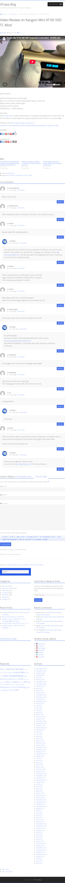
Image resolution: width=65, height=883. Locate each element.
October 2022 (40, 686)
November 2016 (41, 826)
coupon (16, 672)
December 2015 (41, 848)
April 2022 (39, 690)
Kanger (25, 676)
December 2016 (41, 824)
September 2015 (41, 854)
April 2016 (39, 839)
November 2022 (41, 684)
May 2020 (39, 736)
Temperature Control (21, 175)
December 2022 (41, 682)
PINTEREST (41, 650)
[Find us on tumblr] (13, 142)
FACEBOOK (41, 644)
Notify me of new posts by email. (11, 554)
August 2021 (40, 704)
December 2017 (41, 800)
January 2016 (40, 846)
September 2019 (41, 754)
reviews (4, 597)
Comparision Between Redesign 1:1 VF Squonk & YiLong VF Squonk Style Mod (31, 163)
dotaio (1, 676)
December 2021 (41, 695)
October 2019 (40, 752)
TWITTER (40, 655)
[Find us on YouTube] (11, 142)
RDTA (11, 682)
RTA (25, 681)
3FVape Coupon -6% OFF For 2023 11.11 (15, 623)
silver (11, 341)
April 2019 (39, 765)
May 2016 (39, 837)
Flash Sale (5, 590)
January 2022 (40, 693)
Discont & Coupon (8, 588)
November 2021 (41, 697)
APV (7, 175)
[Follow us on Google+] (6, 142)
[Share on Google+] (6, 134)
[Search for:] (15, 571)
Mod (14, 679)
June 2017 (39, 813)
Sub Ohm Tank (20, 684)
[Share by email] (16, 132)
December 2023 (41, 669)
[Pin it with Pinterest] (11, 134)
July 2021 (39, 706)
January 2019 (40, 771)
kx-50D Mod (7, 116)
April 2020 (39, 739)
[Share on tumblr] (13, 134)
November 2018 (41, 776)
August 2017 (40, 808)
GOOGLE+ (40, 646)
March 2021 (40, 714)
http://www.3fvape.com (23, 464)
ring (23, 682)
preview (2, 682)
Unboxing (21, 687)
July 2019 (39, 758)
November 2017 (41, 802)
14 (19, 33)
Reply (61, 202)
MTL (17, 679)
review (15, 681)
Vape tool (11, 690)
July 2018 (39, 784)
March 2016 (40, 841)
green (20, 341)
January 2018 (40, 798)
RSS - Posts (5, 869)
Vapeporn (5, 599)
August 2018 (40, 782)
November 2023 (41, 671)
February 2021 (41, 717)
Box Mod (12, 175)
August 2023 (40, 675)
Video (30, 175)
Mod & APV (12, 14)
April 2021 (39, 712)
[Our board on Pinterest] (8, 142)
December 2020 (41, 721)
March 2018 (40, 793)
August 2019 (40, 756)
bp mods (25, 669)
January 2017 (40, 822)
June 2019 (39, 760)
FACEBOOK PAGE (8, 638)
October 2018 (40, 778)
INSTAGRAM (41, 648)
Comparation (9, 672)
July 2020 (39, 732)
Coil (5, 672)
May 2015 (39, 863)
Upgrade (27, 687)
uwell (1, 690)
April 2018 (39, 791)
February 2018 (41, 795)
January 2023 (40, 679)
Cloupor (1, 672)
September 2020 (41, 728)
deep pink (27, 341)
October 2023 (40, 673)
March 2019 (40, 767)
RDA (7, 682)
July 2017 (39, 811)
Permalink (22, 190)
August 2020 (40, 730)
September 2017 (41, 806)
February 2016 (41, 843)
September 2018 (41, 780)
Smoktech (7, 684)
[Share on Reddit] (8, 134)
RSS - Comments (7, 872)
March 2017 (40, 819)
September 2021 (41, 701)
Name (4, 486)
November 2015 (41, 850)
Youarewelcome (23, 476)
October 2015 (40, 852)
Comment (5, 503)
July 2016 (39, 833)
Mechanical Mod (6, 679)
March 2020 (40, 741)
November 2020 (41, 723)
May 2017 (39, 815)
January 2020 (40, 745)
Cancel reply (41, 476)
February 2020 (41, 743)
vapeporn (5, 690)
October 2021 (40, 699)
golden (15, 341)
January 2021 (40, 719)
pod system (26, 679)
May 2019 (39, 763)
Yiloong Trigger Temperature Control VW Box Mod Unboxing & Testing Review (52, 163)
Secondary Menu (54, 4)
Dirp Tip (27, 672)
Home (4, 14)
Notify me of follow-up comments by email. (14, 549)
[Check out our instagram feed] (16, 142)
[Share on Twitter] (3, 134)
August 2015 (40, 857)
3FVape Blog (8, 4)
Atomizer (5, 586)
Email (4, 495)
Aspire (5, 669)
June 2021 (39, 708)
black (6, 341)
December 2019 (41, 747)
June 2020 (39, 734)
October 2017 (40, 804)
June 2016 (39, 835)
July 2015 (39, 859)
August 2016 (40, 830)
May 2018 (39, 789)
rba (5, 682)
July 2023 (39, 677)
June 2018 (39, 787)
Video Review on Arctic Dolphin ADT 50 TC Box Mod (25, 565)
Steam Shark (12, 684)
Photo (20, 679)
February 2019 (41, 769)
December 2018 (41, 774)
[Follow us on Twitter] (3, 142)
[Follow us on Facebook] (1, 142)
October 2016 (40, 828)
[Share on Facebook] (1, 134)
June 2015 (39, 861)
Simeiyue (2, 684)
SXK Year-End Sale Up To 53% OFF (13, 617)
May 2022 (39, 688)
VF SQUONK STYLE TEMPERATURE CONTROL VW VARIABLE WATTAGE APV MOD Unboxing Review (9, 163)
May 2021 (39, 710)
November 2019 (41, 749)
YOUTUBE (40, 657)
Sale (29, 682)
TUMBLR (40, 653)
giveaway (18, 675)
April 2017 (39, 817)
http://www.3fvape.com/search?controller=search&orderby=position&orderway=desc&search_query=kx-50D (29, 124)
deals (22, 672)
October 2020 (40, 725)
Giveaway (5, 593)
